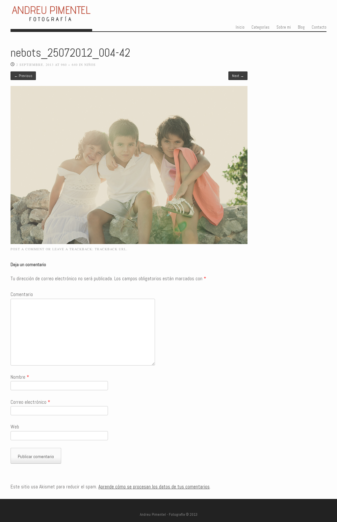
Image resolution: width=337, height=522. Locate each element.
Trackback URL (110, 249)
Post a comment (27, 249)
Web (15, 427)
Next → (238, 75)
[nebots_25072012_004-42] (129, 242)
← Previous (23, 75)
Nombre (20, 377)
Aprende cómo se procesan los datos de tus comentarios (154, 486)
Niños (90, 64)
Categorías (260, 27)
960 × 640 (69, 64)
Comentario (22, 294)
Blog (301, 27)
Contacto (319, 27)
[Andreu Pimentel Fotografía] (51, 20)
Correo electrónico (30, 402)
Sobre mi (283, 27)
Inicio (240, 27)
